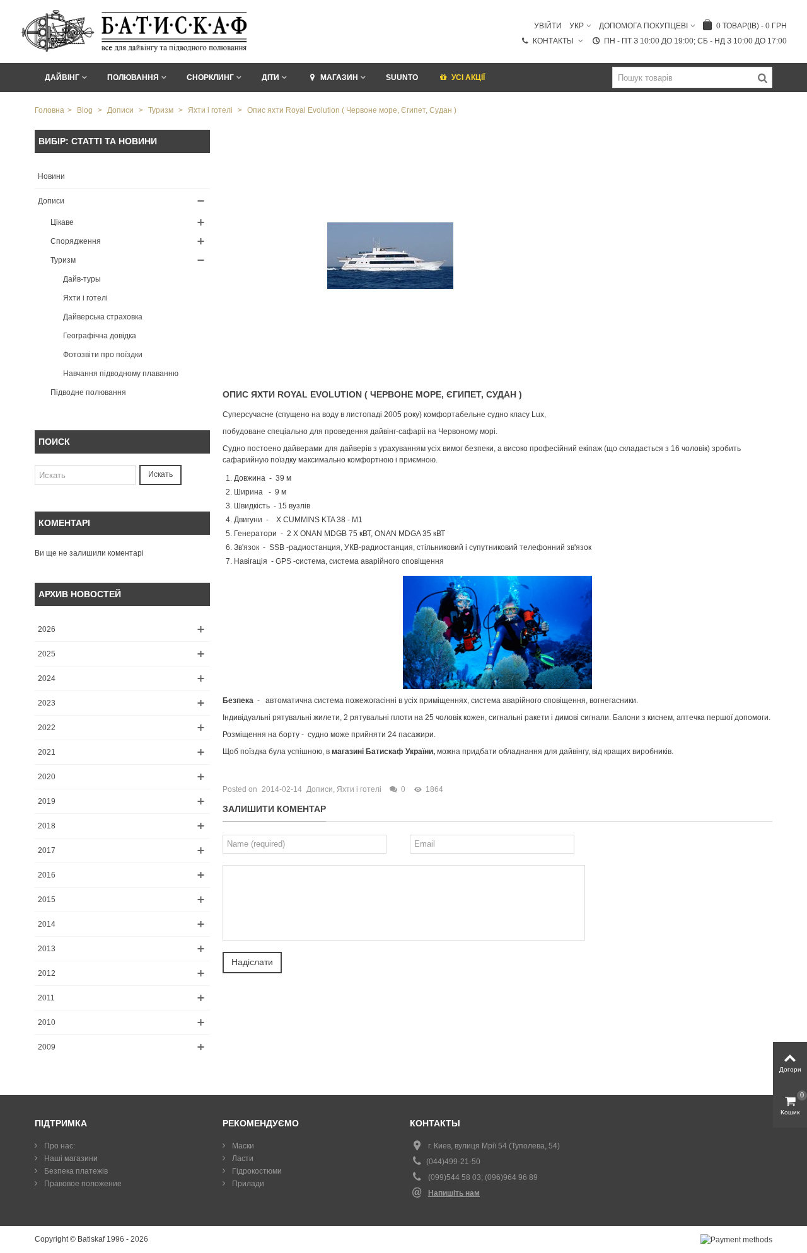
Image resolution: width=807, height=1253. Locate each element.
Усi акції (468, 77)
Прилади (247, 1183)
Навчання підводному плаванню (120, 373)
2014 (46, 924)
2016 (46, 875)
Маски (242, 1145)
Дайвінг (62, 77)
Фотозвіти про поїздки (102, 354)
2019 (46, 801)
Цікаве (62, 222)
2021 (46, 752)
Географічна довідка (99, 335)
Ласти (241, 1158)
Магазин (339, 77)
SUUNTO (402, 77)
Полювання (133, 77)
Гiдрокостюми (256, 1171)
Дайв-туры (82, 279)
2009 (46, 1047)
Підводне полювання (88, 392)
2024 (46, 678)
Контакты (554, 41)
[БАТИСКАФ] (135, 30)
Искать (160, 474)
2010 (46, 1022)
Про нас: (58, 1145)
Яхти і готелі (85, 298)
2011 (46, 997)
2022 (46, 727)
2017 (46, 850)
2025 (46, 653)
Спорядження (75, 241)
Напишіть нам (454, 1193)
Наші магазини (70, 1158)
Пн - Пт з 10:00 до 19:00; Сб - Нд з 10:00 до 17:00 (695, 41)
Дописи (51, 201)
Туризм (63, 260)
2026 (46, 629)
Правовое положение (82, 1183)
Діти (270, 77)
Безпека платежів (75, 1171)
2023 (46, 703)
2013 (46, 948)
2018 (46, 825)
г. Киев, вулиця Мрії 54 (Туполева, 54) (494, 1145)
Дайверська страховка (102, 316)
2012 (46, 973)
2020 (46, 776)
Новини (51, 176)
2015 (46, 899)
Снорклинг (210, 77)
